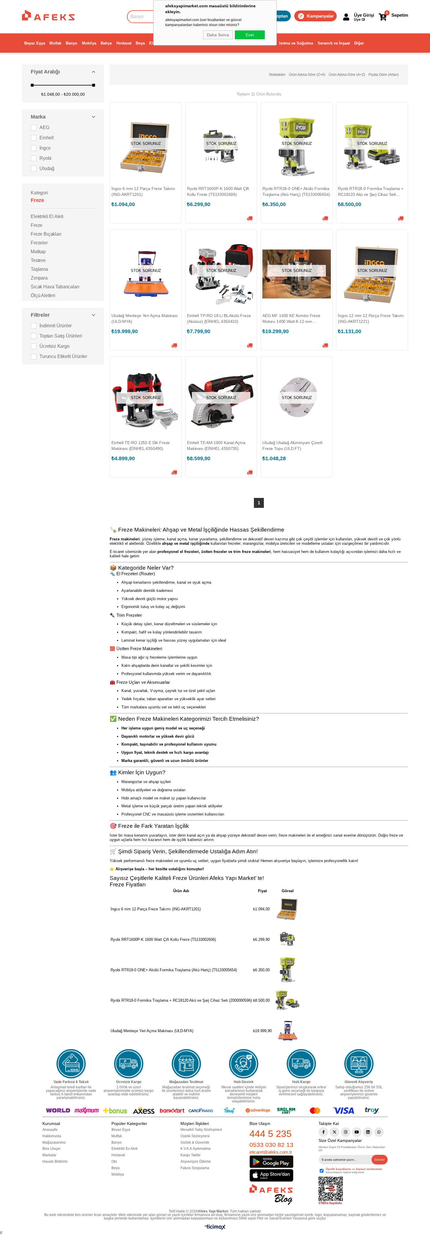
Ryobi (45, 158)
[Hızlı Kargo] (301, 1063)
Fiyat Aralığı (45, 72)
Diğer (359, 43)
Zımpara (39, 277)
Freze (36, 225)
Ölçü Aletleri (43, 295)
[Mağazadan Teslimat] (186, 1063)
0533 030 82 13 (271, 1144)
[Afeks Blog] (271, 1194)
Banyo (71, 43)
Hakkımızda (51, 1136)
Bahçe (106, 43)
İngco (45, 147)
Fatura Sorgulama (194, 1168)
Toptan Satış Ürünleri (60, 335)
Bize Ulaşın (51, 1149)
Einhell (46, 137)
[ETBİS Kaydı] (331, 1191)
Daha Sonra (218, 34)
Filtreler (40, 315)
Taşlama (39, 269)
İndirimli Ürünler (55, 325)
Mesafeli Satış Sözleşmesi (201, 1130)
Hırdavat (123, 43)
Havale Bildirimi (55, 1161)
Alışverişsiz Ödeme (195, 1161)
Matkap (38, 251)
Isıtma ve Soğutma (296, 43)
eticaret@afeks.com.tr (271, 1152)
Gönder (379, 1159)
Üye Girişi (364, 15)
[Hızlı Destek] (243, 1063)
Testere (38, 260)
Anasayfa (49, 1130)
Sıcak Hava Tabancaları (55, 286)
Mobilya (89, 43)
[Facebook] (323, 1132)
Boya (140, 43)
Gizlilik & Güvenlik (194, 1142)
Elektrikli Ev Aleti (124, 1149)
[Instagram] (345, 1132)
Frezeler (39, 242)
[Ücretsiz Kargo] (128, 1063)
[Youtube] (357, 1132)
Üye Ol (359, 20)
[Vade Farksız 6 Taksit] (71, 1063)
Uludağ (46, 168)
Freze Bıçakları (46, 234)
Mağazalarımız (54, 1142)
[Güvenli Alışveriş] (359, 1063)
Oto (114, 1161)
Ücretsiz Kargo (54, 346)
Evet (250, 34)
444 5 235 (271, 1133)
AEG (44, 127)
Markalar (49, 1155)
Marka (38, 117)
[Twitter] (334, 1132)
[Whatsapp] (379, 1132)
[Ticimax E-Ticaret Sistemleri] (215, 1228)
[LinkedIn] (368, 1132)
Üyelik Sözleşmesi (195, 1136)
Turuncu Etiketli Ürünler (63, 356)
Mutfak (55, 43)
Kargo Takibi (190, 1155)
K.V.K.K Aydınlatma (195, 1149)
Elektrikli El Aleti (47, 216)
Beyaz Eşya (34, 43)
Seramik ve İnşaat (334, 43)
